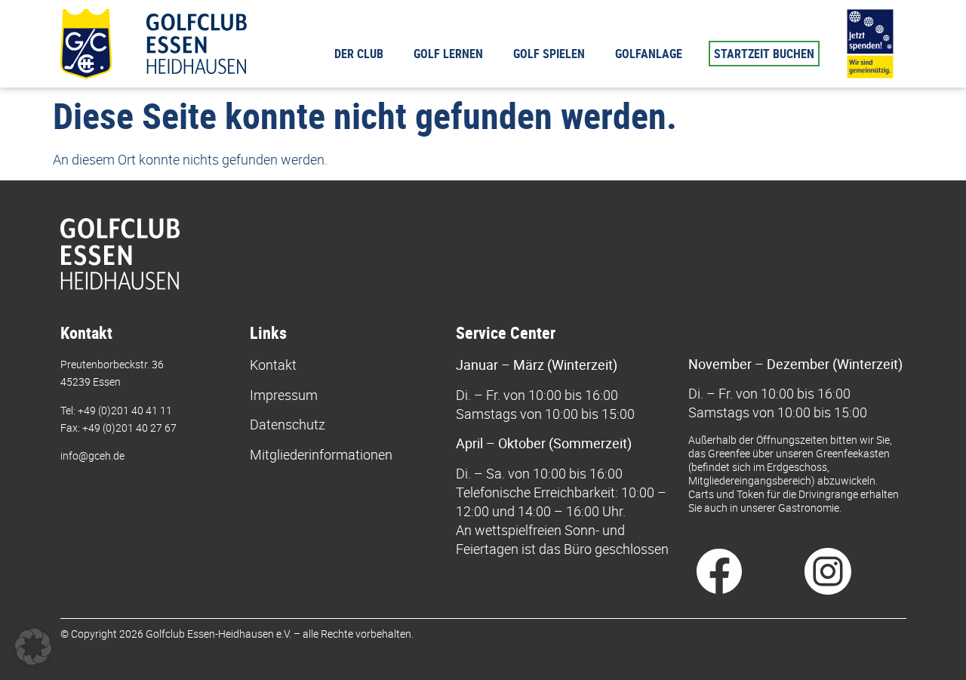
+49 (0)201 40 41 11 (125, 410)
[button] (33, 647)
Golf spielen (549, 53)
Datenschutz (287, 424)
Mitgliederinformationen (321, 454)
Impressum (284, 395)
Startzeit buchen (764, 53)
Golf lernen (448, 53)
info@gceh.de (92, 455)
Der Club (358, 53)
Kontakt (273, 364)
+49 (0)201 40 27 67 (129, 427)
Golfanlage (648, 53)
